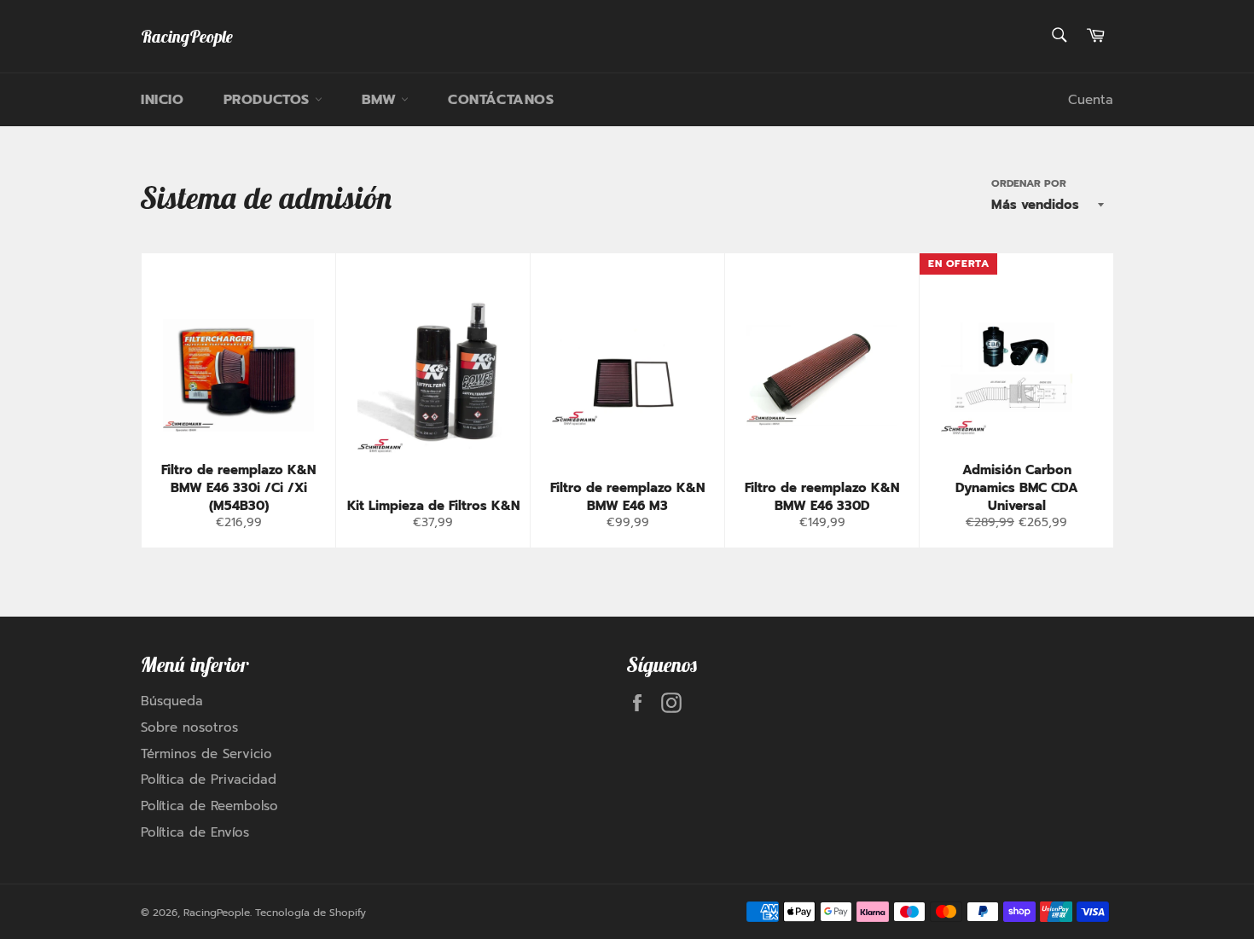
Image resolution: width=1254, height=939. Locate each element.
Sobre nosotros (189, 727)
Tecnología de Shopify (310, 912)
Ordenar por (1028, 184)
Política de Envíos (195, 832)
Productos (269, 100)
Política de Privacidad (208, 779)
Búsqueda (172, 701)
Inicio (162, 100)
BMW (381, 100)
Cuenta (1090, 99)
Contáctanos (501, 100)
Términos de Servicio (206, 754)
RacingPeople (187, 36)
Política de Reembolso (209, 806)
